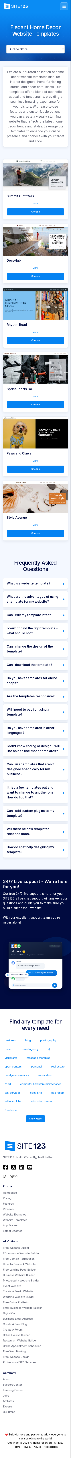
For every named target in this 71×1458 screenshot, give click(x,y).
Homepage (10, 1192)
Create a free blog (15, 1324)
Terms (16, 1446)
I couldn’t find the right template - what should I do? (32, 630)
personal (36, 1066)
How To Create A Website (19, 1264)
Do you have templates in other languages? (30, 730)
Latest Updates (12, 1231)
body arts (36, 1092)
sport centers (13, 1066)
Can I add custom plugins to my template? (30, 813)
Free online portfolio (16, 1302)
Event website (12, 1286)
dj (49, 1049)
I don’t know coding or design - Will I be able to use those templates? (33, 748)
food (8, 1084)
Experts (8, 1406)
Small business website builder (22, 1307)
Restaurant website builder (20, 1340)
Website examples (14, 1214)
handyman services (17, 1075)
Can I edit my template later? (29, 615)
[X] (13, 1167)
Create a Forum (13, 1329)
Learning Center (13, 1390)
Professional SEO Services (19, 1362)
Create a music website (18, 1291)
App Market (10, 1225)
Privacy (27, 1446)
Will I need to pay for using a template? (28, 712)
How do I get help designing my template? (30, 849)
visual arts (11, 1058)
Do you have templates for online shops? (32, 680)
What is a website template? (28, 583)
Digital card (10, 1313)
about (6, 1379)
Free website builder (16, 1247)
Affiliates (8, 1401)
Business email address (18, 1318)
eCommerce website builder (21, 1253)
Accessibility (51, 1446)
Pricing (7, 1198)
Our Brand (9, 1412)
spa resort (57, 1092)
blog (28, 1040)
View (35, 203)
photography (48, 1040)
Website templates (15, 1220)
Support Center (12, 1384)
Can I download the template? (29, 665)
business (10, 1040)
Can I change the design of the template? (30, 649)
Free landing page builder (19, 1269)
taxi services (13, 1092)
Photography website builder (21, 1280)
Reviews (8, 1209)
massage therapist (38, 1058)
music (8, 1049)
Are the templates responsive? (31, 696)
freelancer (11, 1110)
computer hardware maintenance (41, 1084)
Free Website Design (16, 1357)
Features (8, 1203)
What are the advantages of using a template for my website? (32, 599)
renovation (45, 1075)
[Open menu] (64, 6)
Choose (35, 211)
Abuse (37, 1446)
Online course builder (16, 1335)
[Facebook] (6, 1167)
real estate (58, 1066)
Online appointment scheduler (22, 1346)
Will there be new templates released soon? (28, 831)
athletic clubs (13, 1101)
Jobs (6, 1395)
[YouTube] (29, 1167)
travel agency (30, 1049)
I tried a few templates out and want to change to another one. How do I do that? (30, 792)
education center (41, 1101)
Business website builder (19, 1275)
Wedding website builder (18, 1297)
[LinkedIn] (21, 1167)
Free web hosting (14, 1351)
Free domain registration (19, 1258)
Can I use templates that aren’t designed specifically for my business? (30, 769)
